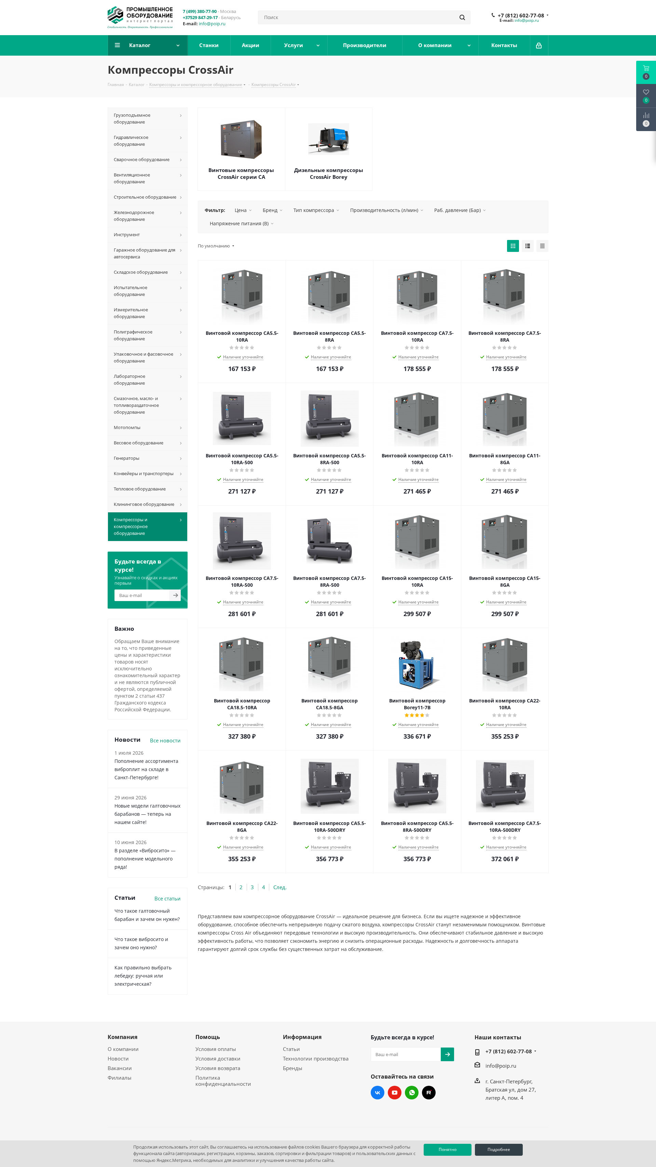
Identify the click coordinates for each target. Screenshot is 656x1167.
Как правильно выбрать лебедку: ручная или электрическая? (143, 975)
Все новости (165, 740)
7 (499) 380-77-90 (200, 11)
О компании (123, 1048)
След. (280, 887)
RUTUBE (429, 1092)
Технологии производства (315, 1058)
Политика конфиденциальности (223, 1080)
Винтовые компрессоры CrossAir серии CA (241, 173)
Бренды (292, 1068)
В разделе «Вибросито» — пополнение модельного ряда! (145, 858)
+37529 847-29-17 (200, 17)
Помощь (207, 1037)
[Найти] (462, 17)
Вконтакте (377, 1092)
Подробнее (499, 1149)
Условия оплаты (215, 1048)
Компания (122, 1037)
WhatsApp (412, 1092)
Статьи (291, 1048)
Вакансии (120, 1068)
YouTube (394, 1092)
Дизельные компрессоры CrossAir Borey (328, 173)
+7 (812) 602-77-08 (521, 15)
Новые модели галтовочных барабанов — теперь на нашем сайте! (147, 813)
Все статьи (167, 898)
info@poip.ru (212, 23)
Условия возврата (217, 1068)
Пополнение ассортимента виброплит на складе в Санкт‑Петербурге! (146, 769)
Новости (118, 1058)
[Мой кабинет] (539, 45)
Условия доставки (218, 1058)
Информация (302, 1037)
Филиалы (120, 1077)
